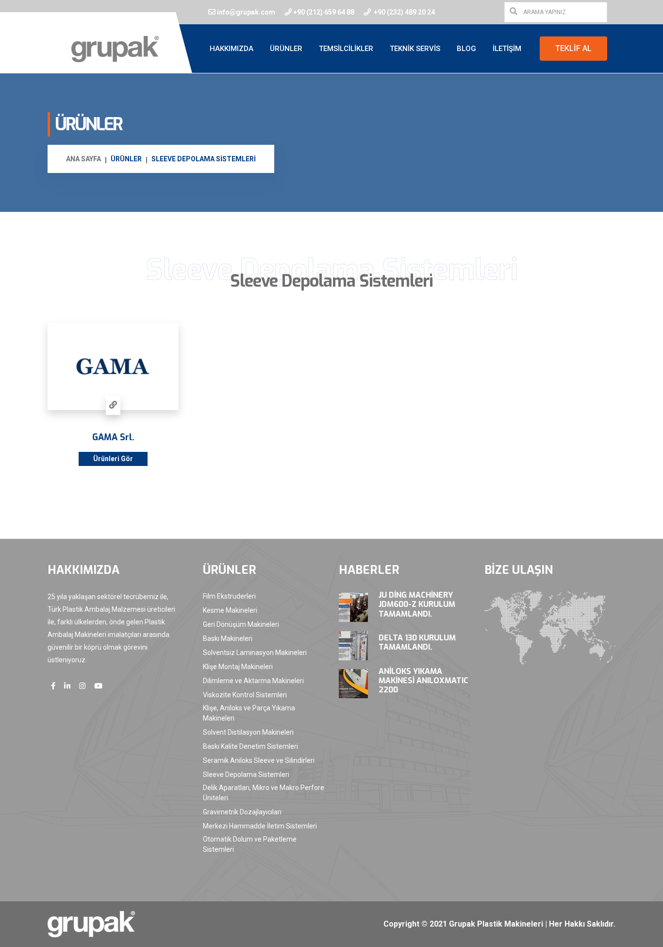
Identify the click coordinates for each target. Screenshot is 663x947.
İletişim (507, 48)
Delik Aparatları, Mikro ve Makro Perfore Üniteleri (263, 793)
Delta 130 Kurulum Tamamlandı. (417, 642)
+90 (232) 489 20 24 (403, 12)
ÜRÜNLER (126, 159)
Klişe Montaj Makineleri (238, 667)
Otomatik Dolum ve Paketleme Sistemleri (250, 844)
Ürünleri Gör (113, 459)
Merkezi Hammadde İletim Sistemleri (260, 826)
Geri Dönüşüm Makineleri (241, 624)
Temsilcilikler (346, 48)
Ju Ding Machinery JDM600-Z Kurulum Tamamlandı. (417, 604)
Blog (466, 48)
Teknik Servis (415, 48)
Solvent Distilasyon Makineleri (248, 732)
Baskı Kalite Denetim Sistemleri (250, 746)
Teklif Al (573, 48)
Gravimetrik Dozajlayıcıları (242, 812)
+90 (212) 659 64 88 (323, 12)
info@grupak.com (246, 12)
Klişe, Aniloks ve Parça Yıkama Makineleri (249, 713)
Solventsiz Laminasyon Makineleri (255, 652)
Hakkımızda (231, 48)
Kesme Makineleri (230, 610)
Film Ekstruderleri (229, 596)
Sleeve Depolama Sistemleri (246, 774)
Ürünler (286, 48)
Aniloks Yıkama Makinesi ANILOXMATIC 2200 (423, 680)
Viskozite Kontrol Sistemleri (245, 695)
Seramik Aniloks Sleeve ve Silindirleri (259, 760)
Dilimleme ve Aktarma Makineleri (253, 681)
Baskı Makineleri (227, 638)
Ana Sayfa (83, 159)
